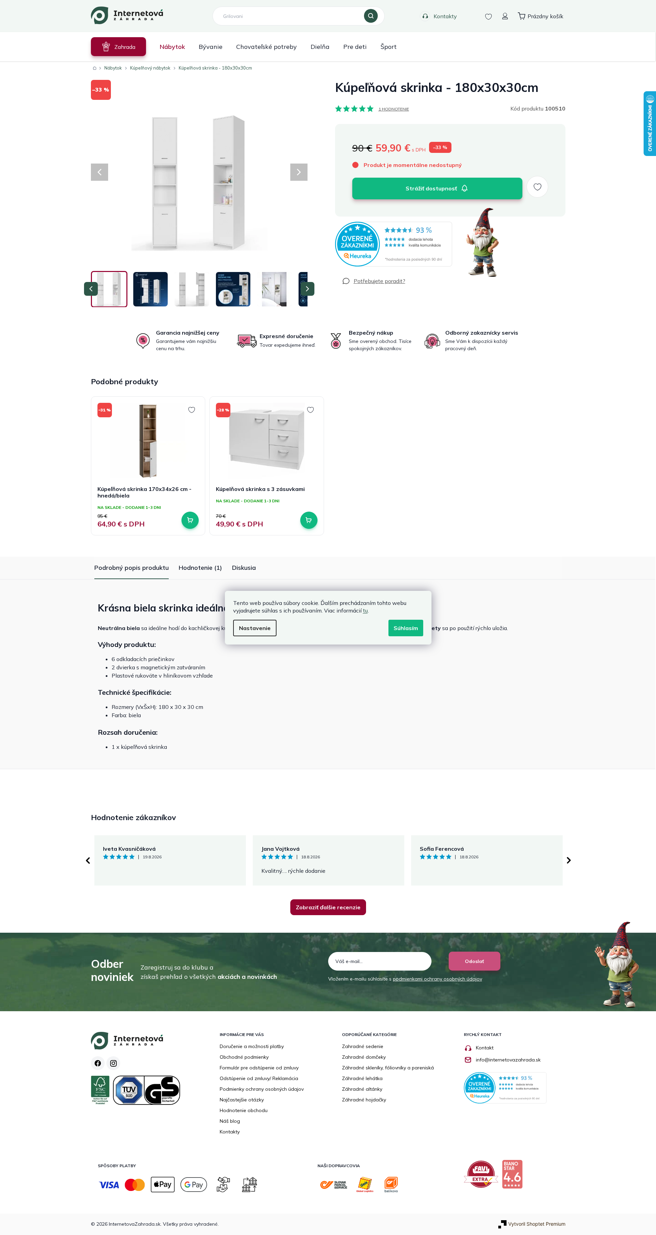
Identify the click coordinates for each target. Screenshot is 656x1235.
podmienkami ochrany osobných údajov (437, 979)
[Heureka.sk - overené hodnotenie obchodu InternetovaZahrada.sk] (393, 244)
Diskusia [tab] (244, 568)
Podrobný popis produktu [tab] (131, 568)
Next (569, 860)
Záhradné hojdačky (364, 1100)
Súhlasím (406, 628)
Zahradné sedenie (362, 1046)
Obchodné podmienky (244, 1057)
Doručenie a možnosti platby (252, 1046)
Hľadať (371, 16)
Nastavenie (255, 628)
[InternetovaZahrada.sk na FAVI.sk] (483, 1177)
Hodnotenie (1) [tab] (200, 568)
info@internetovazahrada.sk (508, 1060)
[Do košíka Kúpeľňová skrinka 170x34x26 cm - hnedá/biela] (190, 520)
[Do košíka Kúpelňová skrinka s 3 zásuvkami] (308, 520)
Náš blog (230, 1121)
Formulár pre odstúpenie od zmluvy (259, 1068)
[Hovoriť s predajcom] (373, 281)
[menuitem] (118, 46)
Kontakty (445, 16)
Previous (87, 860)
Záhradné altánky (362, 1089)
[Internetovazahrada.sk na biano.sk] (514, 1177)
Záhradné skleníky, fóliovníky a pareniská (388, 1068)
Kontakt (484, 1048)
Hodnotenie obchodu (244, 1110)
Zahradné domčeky (364, 1057)
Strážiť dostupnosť (431, 188)
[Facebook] (98, 1063)
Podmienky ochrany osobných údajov (262, 1089)
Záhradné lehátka (362, 1078)
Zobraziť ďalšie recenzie (328, 907)
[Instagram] (113, 1063)
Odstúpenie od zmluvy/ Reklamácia (259, 1078)
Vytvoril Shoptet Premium (536, 1224)
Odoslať (474, 961)
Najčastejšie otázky (242, 1100)
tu (365, 610)
